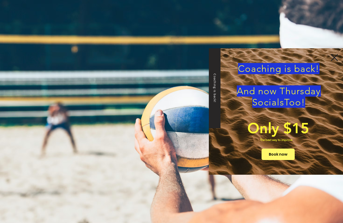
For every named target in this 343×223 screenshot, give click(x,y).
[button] (334, 57)
